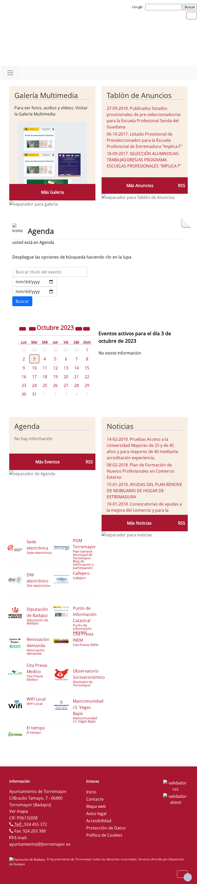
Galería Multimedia (46, 95)
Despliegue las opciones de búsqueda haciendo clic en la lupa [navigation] (71, 257)
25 (45, 385)
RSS (181, 185)
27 (66, 385)
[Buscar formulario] (22, 301)
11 (45, 368)
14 (76, 368)
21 (76, 376)
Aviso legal (96, 813)
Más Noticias (139, 523)
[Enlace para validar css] (175, 785)
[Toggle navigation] (10, 73)
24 (34, 385)
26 (55, 385)
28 (76, 385)
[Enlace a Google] (138, 7)
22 (87, 376)
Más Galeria (52, 192)
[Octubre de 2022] (23, 328)
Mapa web (96, 806)
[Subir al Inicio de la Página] (188, 877)
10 (34, 368)
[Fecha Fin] (34, 291)
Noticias (120, 426)
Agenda (27, 426)
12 (55, 368)
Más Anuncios (139, 185)
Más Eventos (47, 462)
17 (34, 376)
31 (34, 394)
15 (87, 368)
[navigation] (164, 7)
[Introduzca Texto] (50, 272)
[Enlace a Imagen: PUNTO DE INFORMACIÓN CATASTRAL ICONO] (39, 164)
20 (66, 376)
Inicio (91, 792)
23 (24, 385)
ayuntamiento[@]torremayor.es (40, 844)
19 (55, 376)
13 (66, 368)
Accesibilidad (98, 821)
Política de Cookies (104, 835)
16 (24, 376)
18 (45, 376)
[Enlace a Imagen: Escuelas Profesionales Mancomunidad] (69, 164)
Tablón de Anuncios (139, 95)
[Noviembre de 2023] (86, 328)
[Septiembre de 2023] (33, 328)
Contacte (95, 799)
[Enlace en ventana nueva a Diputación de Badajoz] (28, 859)
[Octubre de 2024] (79, 328)
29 (87, 385)
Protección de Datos (106, 828)
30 (24, 394)
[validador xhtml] (175, 799)
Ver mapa (18, 811)
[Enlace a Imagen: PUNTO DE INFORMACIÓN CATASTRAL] (39, 139)
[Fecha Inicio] (34, 282)
